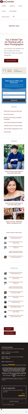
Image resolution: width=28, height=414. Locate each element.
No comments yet (18, 71)
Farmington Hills (6, 370)
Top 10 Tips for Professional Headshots (13, 122)
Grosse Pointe (12, 370)
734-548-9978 (7, 358)
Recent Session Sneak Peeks (14, 232)
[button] (13, 16)
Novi (20, 370)
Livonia (18, 367)
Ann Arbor (11, 369)
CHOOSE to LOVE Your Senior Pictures (13, 125)
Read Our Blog (7, 131)
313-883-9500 (7, 353)
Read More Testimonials (14, 401)
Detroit (10, 368)
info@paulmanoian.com (9, 361)
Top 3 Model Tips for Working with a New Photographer (14, 42)
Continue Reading (12, 61)
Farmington (23, 369)
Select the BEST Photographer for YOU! (13, 128)
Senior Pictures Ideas (9, 114)
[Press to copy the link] (26, 412)
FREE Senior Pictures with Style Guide (13, 111)
